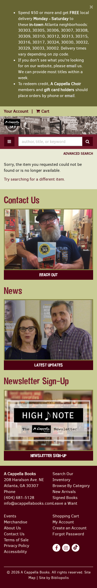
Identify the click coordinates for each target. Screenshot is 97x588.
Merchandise (15, 522)
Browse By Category (71, 485)
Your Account (16, 111)
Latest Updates (48, 365)
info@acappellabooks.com (28, 503)
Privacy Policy (16, 545)
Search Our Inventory (63, 476)
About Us (12, 528)
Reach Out (48, 275)
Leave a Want (65, 503)
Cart (44, 111)
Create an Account (70, 528)
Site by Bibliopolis (54, 577)
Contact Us (14, 534)
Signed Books (65, 497)
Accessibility (15, 551)
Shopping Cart (66, 516)
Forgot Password (68, 534)
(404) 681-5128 (19, 497)
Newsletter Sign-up (48, 456)
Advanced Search (78, 153)
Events (10, 516)
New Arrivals (64, 491)
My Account (63, 522)
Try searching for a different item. (34, 179)
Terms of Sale (16, 540)
